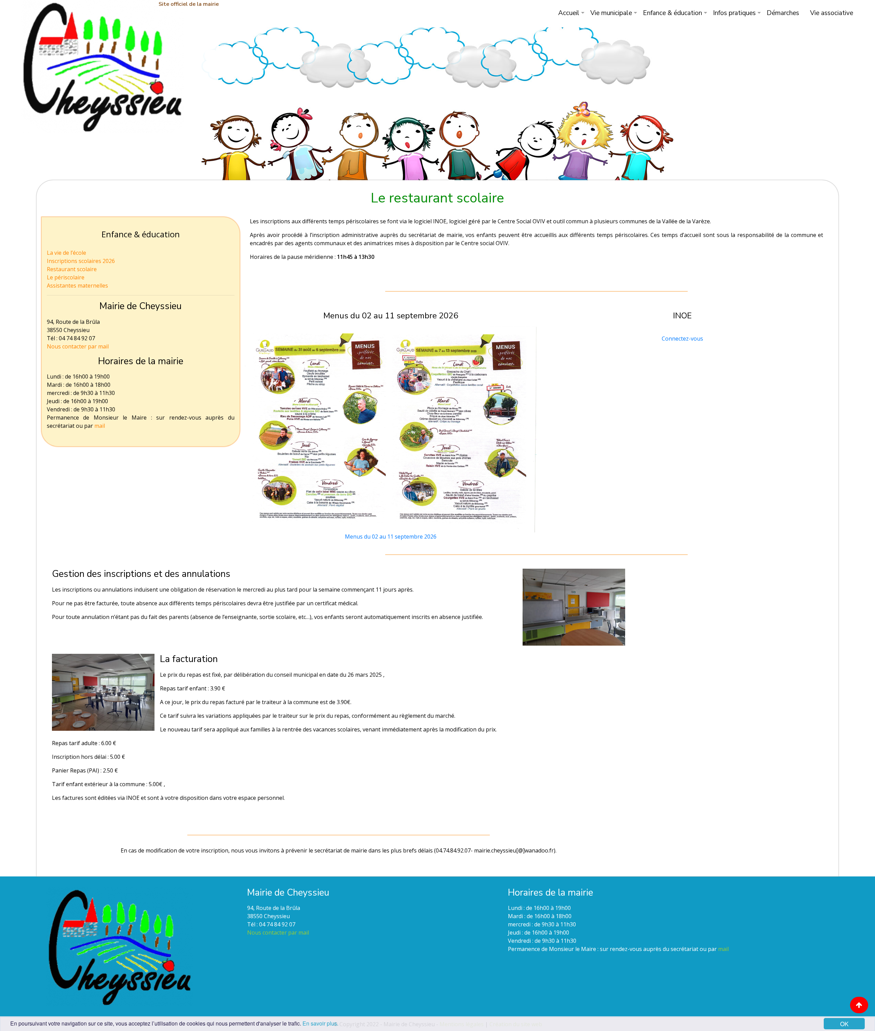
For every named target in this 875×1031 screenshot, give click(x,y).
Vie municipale (611, 13)
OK (844, 1023)
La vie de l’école (66, 252)
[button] (859, 1005)
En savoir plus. (320, 1023)
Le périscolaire (65, 277)
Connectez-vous (682, 338)
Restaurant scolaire (72, 269)
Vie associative (831, 13)
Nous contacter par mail (78, 346)
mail (99, 425)
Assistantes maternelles (77, 285)
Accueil (568, 13)
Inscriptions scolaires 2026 (81, 261)
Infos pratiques (734, 13)
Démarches (783, 13)
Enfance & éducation (672, 13)
